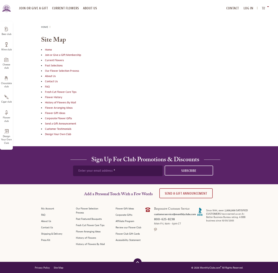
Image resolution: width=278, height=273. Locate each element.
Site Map (58, 267)
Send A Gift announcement (186, 193)
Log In (248, 8)
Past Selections (54, 65)
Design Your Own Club (58, 134)
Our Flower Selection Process (62, 71)
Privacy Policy (42, 267)
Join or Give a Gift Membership (63, 55)
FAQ (47, 86)
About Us (50, 76)
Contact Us (51, 81)
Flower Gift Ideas (55, 113)
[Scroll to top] (138, 261)
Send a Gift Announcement (60, 123)
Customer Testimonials (58, 129)
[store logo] (6, 6)
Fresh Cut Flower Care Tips (61, 92)
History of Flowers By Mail (60, 102)
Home (45, 27)
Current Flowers (54, 60)
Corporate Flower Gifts (58, 118)
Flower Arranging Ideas (59, 107)
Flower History (53, 97)
